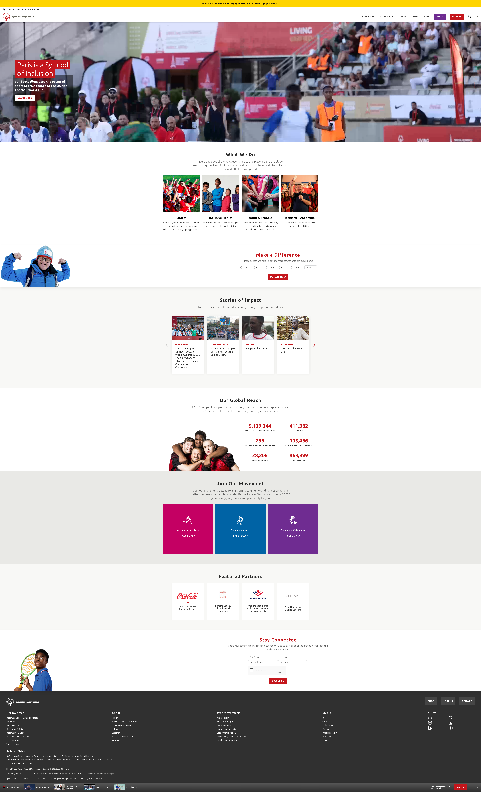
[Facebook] (430, 719)
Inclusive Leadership (300, 218)
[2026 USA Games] (29, 787)
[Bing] (430, 729)
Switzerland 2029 (102, 787)
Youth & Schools (260, 218)
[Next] (314, 345)
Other (310, 267)
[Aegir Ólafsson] (119, 787)
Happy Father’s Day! (257, 348)
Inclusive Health (221, 218)
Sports (181, 218)
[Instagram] (430, 724)
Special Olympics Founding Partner (188, 607)
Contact (46, 769)
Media (326, 712)
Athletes (251, 345)
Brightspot (113, 774)
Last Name (292, 657)
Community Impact (220, 345)
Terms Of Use (29, 769)
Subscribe (278, 681)
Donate (457, 17)
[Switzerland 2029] (89, 787)
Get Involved (386, 17)
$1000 (297, 267)
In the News (181, 345)
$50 (258, 267)
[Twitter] (450, 719)
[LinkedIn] (450, 724)
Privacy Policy (17, 769)
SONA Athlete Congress (71, 787)
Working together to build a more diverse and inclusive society (258, 608)
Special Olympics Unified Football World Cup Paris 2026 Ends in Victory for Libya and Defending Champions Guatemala (187, 358)
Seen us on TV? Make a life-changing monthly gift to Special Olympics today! (239, 3)
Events (414, 17)
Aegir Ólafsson (132, 787)
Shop (440, 17)
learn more (188, 536)
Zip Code (292, 662)
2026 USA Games (42, 787)
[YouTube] (450, 729)
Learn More (25, 98)
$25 (245, 267)
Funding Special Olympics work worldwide (223, 608)
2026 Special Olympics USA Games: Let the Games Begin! (222, 351)
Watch (461, 787)
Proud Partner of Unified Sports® (293, 608)
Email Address (263, 662)
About (427, 17)
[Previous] (166, 345)
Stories (402, 17)
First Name (263, 657)
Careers (38, 769)
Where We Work (228, 712)
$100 (271, 267)
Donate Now (278, 277)
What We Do (368, 17)
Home (8, 769)
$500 (283, 267)
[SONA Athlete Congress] (59, 787)
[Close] (478, 1)
